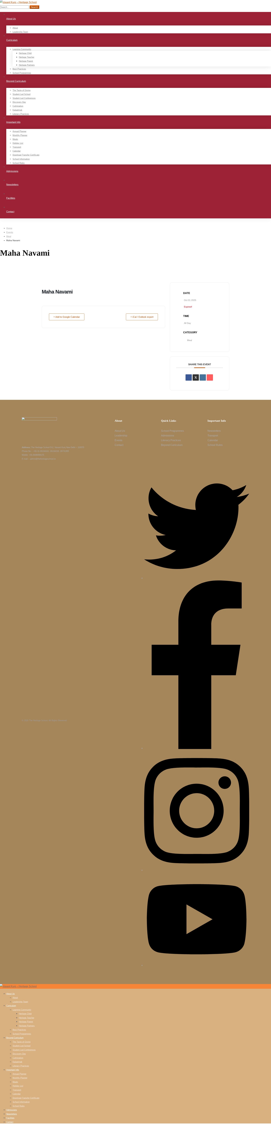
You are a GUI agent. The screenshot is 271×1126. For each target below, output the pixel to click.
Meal (8, 236)
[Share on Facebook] (189, 377)
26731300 (64, 451)
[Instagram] (196, 870)
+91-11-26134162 (41, 451)
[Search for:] (15, 7)
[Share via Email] (210, 377)
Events (9, 232)
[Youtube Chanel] (196, 965)
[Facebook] (196, 748)
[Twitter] (196, 578)
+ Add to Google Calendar (66, 317)
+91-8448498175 (36, 455)
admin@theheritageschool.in (43, 459)
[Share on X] (196, 377)
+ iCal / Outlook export (141, 317)
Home (9, 228)
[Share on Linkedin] (203, 377)
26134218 (54, 451)
